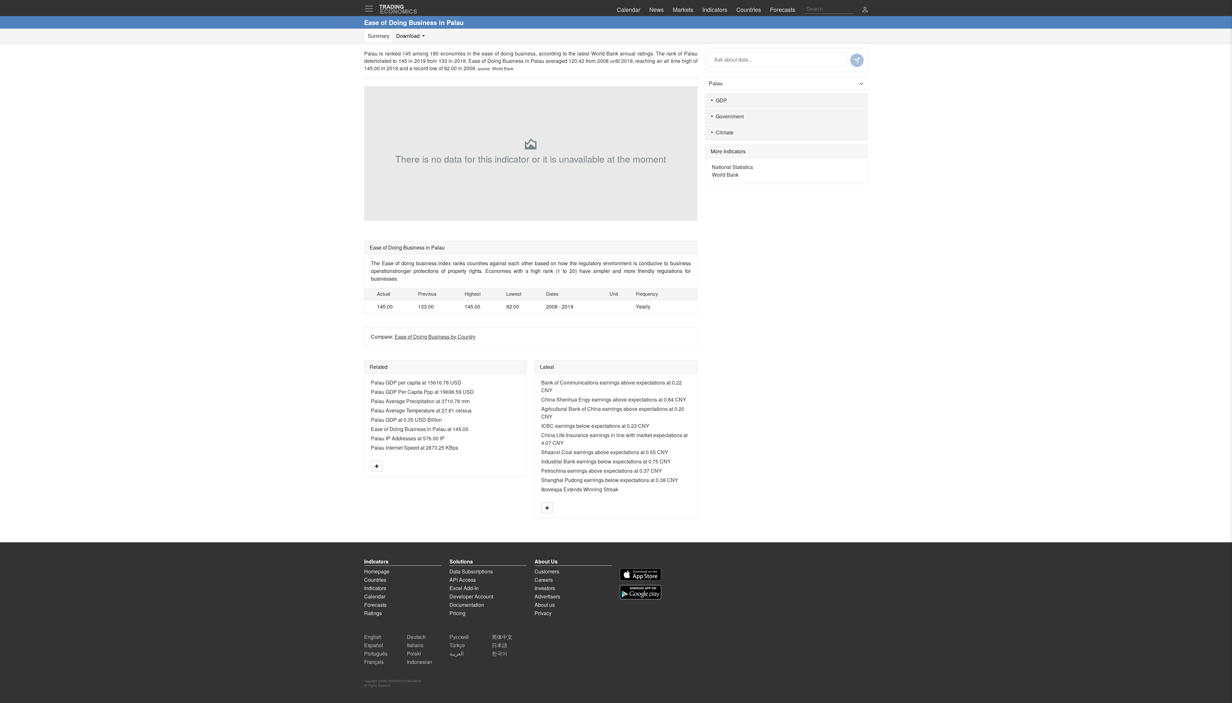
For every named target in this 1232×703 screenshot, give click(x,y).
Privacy (543, 613)
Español (373, 645)
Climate (723, 132)
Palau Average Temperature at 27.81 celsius (421, 410)
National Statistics (732, 167)
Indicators (375, 588)
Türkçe (457, 645)
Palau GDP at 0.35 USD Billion (406, 419)
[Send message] (857, 60)
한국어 (499, 653)
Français (374, 661)
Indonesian (419, 661)
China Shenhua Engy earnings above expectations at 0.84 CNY (613, 399)
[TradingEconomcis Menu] (371, 9)
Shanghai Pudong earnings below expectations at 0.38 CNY (609, 480)
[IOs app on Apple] (640, 574)
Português (376, 653)
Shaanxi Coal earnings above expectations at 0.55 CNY (604, 452)
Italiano (415, 645)
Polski (414, 653)
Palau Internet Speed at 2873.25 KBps (414, 447)
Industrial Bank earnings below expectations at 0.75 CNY (606, 461)
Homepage (376, 571)
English (372, 636)
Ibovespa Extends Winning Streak (579, 489)
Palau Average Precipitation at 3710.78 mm (420, 401)
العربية (456, 653)
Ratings (373, 613)
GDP (720, 100)
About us (545, 604)
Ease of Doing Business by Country (435, 336)
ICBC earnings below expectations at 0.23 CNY (595, 425)
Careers (544, 579)
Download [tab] (408, 35)
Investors (545, 588)
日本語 (499, 645)
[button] (864, 10)
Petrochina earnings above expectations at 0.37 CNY (601, 470)
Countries (375, 579)
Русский (459, 636)
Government (728, 116)
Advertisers (547, 596)
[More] (376, 466)
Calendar (374, 596)
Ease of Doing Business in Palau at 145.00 (419, 429)
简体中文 (502, 636)
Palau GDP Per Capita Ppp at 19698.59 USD (422, 391)
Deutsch (416, 636)
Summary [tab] (378, 35)
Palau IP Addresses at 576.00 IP (408, 438)
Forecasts (375, 604)
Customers (547, 571)
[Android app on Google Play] (640, 592)
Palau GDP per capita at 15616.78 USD (416, 382)
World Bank (502, 68)
